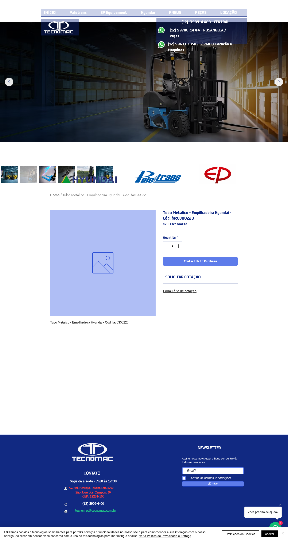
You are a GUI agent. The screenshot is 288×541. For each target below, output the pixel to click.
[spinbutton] (173, 246)
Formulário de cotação (179, 291)
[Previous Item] (9, 82)
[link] (183, 277)
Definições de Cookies (240, 534)
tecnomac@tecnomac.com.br (95, 510)
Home (55, 195)
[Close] (282, 534)
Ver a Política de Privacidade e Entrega (165, 536)
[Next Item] (279, 82)
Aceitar (269, 534)
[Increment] (179, 246)
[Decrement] (167, 246)
